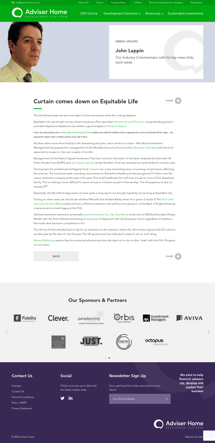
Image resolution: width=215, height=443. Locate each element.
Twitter (62, 398)
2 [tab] (109, 357)
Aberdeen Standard (145, 147)
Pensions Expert (116, 126)
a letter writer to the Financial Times (76, 132)
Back (56, 256)
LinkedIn (70, 398)
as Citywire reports (83, 162)
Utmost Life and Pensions (129, 121)
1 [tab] (105, 357)
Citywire (94, 169)
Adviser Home (39, 13)
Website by (194, 436)
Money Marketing (44, 240)
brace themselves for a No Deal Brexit (105, 214)
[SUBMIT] (167, 399)
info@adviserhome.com (27, 2)
